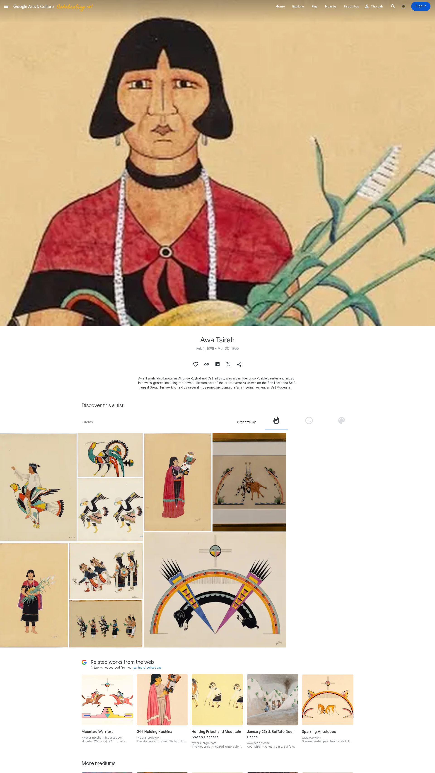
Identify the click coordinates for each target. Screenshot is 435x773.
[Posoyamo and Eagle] (38, 487)
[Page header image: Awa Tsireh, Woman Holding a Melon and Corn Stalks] (217, 163)
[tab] (276, 422)
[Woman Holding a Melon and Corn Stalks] (34, 595)
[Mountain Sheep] (215, 590)
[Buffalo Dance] (106, 571)
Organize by (246, 422)
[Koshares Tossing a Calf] (249, 482)
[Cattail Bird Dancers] (110, 510)
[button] (6, 6)
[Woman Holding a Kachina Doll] (178, 482)
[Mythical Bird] (110, 455)
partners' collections (147, 667)
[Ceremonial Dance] (106, 624)
